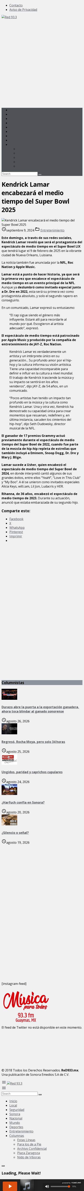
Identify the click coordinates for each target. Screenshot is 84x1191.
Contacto (16, 5)
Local (13, 114)
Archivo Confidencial (32, 157)
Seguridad (16, 118)
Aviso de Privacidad (23, 9)
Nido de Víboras (29, 166)
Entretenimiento (21, 140)
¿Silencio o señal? (15, 833)
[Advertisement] (42, 61)
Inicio (13, 110)
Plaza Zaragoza (28, 162)
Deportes (16, 136)
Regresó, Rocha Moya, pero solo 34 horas (33, 742)
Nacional (15, 127)
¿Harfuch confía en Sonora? (23, 802)
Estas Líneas (26, 149)
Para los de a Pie (29, 153)
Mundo (14, 131)
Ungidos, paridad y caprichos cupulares (32, 772)
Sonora (14, 123)
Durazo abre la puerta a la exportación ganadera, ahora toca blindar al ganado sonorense (40, 709)
